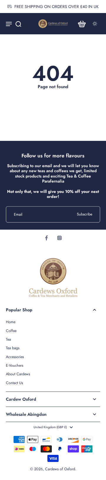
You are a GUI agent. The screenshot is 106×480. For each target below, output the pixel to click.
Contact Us (14, 383)
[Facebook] (46, 237)
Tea (8, 339)
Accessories (15, 357)
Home (10, 322)
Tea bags (12, 348)
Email (18, 214)
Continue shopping (53, 95)
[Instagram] (59, 237)
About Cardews (18, 374)
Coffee (11, 331)
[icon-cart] (81, 24)
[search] (18, 24)
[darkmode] (95, 23)
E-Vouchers (14, 365)
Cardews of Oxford (60, 469)
